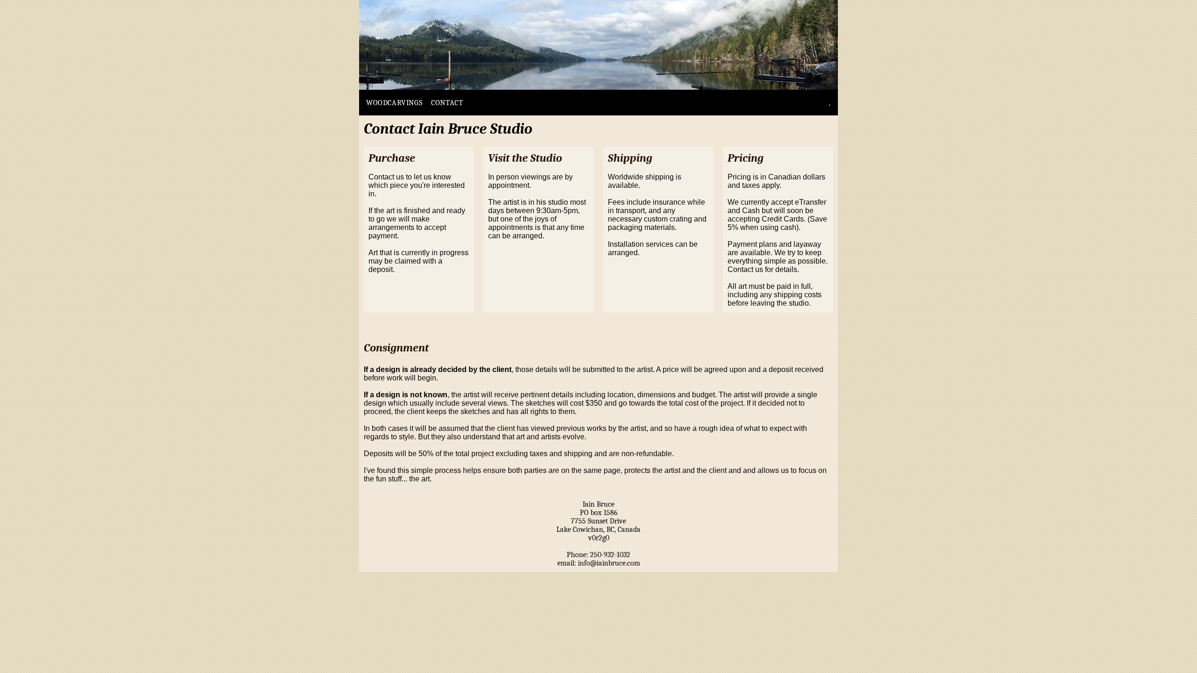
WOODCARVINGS (394, 103)
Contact (447, 103)
